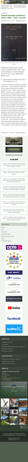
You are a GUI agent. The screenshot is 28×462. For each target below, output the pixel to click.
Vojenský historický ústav (10, 435)
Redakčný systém (12, 439)
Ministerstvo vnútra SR (7, 351)
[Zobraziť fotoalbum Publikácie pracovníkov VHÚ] (14, 402)
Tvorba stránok (11, 438)
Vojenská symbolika (5, 234)
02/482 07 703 (7, 378)
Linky (2, 229)
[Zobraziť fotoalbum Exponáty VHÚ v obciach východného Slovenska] (23, 411)
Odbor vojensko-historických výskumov (11, 359)
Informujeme (4, 232)
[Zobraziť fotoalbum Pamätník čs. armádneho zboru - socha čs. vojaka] (14, 420)
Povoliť (14, 391)
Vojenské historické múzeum (8, 363)
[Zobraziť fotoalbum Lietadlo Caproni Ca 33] (23, 420)
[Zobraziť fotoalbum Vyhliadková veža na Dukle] (14, 411)
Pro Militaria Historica (6, 241)
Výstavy (3, 238)
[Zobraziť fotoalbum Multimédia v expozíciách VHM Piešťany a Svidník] (5, 411)
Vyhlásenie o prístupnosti (8, 433)
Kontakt (3, 227)
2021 (11, 7)
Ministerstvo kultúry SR (7, 349)
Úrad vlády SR (5, 344)
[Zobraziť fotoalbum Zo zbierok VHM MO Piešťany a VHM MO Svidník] (5, 402)
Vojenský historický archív (8, 361)
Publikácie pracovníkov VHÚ (6, 5)
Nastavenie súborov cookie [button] (19, 433)
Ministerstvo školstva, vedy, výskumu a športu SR (13, 346)
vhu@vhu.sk (8, 379)
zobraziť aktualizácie (20, 20)
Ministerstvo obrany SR (7, 342)
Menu (23, 2)
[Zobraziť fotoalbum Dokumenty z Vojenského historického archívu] (23, 402)
